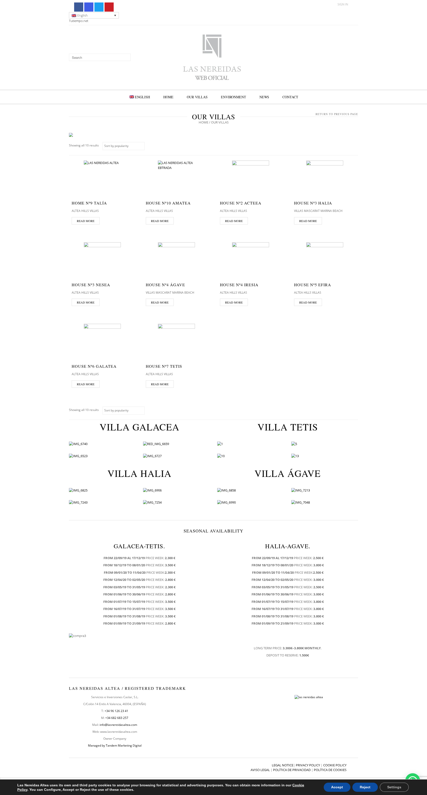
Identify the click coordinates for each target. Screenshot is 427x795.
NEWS (264, 97)
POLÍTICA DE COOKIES (330, 770)
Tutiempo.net (78, 21)
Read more (85, 221)
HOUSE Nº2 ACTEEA (240, 202)
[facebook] (78, 7)
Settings (394, 787)
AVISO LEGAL (260, 770)
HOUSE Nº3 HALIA (313, 202)
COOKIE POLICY (334, 765)
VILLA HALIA (139, 473)
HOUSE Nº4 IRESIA (239, 284)
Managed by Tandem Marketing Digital (115, 745)
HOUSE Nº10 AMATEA (168, 202)
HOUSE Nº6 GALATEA (94, 366)
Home (203, 122)
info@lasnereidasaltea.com (118, 725)
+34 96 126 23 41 (116, 711)
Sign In (343, 4)
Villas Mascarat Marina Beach (318, 211)
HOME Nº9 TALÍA (89, 202)
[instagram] (88, 7)
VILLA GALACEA (139, 426)
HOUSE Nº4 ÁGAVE (165, 284)
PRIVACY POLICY (308, 765)
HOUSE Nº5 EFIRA (312, 284)
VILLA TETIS (287, 426)
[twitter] (99, 7)
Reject (365, 787)
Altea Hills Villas (85, 211)
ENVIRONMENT (233, 97)
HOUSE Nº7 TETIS (164, 366)
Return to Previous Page (337, 114)
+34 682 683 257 (116, 718)
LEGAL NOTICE (282, 765)
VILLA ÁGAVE (288, 473)
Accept (337, 787)
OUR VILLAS (197, 97)
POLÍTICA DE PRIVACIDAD (292, 770)
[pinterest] (109, 7)
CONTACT (290, 97)
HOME (168, 97)
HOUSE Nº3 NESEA (91, 284)
